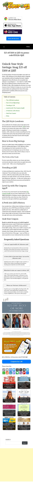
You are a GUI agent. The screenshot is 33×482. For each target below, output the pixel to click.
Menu (28, 46)
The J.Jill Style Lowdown (12, 100)
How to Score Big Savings (13, 102)
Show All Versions (13, 38)
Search (8, 439)
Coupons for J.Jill (16, 361)
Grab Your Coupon (11, 113)
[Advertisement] (16, 464)
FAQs (7, 116)
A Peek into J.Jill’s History (13, 110)
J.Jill (24, 126)
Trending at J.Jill (10, 105)
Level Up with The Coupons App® (15, 108)
